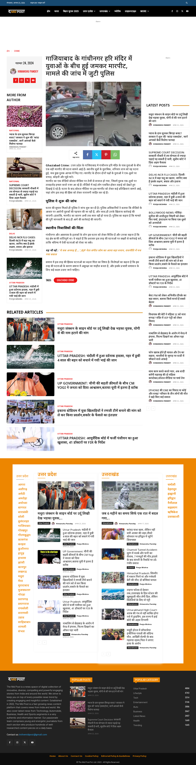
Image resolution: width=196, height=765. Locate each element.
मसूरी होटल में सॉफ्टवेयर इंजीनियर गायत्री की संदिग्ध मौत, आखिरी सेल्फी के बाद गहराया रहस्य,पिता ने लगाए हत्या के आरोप (140, 637)
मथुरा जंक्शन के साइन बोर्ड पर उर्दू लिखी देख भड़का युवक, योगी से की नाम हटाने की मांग (98, 331)
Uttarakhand (107, 523)
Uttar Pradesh (16, 283)
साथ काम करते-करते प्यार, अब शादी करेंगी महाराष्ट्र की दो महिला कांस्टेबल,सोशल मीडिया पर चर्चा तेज (167, 375)
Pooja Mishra (15, 201)
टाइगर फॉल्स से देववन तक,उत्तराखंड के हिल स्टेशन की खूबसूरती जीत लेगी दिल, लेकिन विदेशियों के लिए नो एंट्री (142, 595)
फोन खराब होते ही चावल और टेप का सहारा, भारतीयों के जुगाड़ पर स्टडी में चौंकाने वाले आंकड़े (166, 356)
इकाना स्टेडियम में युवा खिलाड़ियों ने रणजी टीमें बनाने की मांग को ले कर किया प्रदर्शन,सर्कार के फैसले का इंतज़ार (99, 413)
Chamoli (131, 567)
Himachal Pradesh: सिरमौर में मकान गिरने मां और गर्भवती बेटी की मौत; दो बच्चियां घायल (142, 577)
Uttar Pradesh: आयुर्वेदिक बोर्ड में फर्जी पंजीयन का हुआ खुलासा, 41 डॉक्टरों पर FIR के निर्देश (97, 440)
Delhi (12, 234)
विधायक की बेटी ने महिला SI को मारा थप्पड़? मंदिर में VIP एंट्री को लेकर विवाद (167, 318)
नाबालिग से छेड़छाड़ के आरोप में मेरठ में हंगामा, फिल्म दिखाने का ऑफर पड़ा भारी (168, 337)
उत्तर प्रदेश (47, 475)
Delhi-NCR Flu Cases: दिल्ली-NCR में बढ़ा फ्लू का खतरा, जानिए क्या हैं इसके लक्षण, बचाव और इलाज (22, 242)
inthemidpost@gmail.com (33, 734)
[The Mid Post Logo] (23, 11)
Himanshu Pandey (28, 71)
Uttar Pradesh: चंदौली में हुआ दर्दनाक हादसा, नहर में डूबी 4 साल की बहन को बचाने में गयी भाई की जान (24, 291)
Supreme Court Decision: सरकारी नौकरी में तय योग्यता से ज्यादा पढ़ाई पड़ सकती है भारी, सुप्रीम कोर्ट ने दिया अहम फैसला (23, 192)
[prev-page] (148, 408)
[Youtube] (187, 11)
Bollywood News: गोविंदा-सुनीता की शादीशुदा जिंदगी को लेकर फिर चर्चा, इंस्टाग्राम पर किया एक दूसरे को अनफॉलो (167, 218)
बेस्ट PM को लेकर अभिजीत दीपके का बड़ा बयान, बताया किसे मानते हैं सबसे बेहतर (167, 299)
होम (8, 50)
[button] (187, 3)
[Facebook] (172, 11)
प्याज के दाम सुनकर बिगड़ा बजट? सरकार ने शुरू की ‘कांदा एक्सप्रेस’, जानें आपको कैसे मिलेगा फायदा (24, 139)
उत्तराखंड (110, 475)
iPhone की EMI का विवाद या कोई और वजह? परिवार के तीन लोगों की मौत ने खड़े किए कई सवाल (168, 394)
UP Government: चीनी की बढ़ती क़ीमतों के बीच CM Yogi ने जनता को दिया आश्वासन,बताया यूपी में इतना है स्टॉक (97, 385)
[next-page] (153, 408)
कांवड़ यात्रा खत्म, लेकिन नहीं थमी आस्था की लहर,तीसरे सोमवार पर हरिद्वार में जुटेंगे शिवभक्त (141, 535)
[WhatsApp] (115, 154)
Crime (17, 50)
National (14, 131)
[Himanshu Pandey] (14, 71)
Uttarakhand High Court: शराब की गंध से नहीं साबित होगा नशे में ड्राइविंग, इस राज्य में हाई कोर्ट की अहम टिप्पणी (142, 615)
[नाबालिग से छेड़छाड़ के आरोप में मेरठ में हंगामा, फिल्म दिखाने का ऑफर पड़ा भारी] (49, 629)
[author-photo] (151, 125)
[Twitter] (182, 11)
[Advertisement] (98, 30)
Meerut (66, 634)
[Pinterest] (106, 154)
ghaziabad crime (65, 280)
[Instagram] (177, 11)
